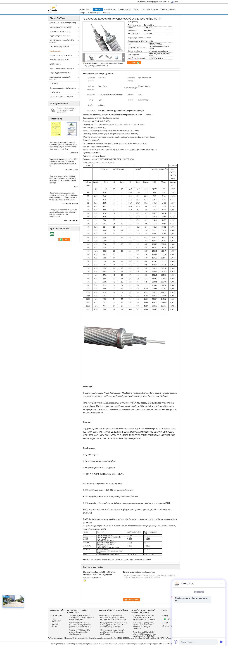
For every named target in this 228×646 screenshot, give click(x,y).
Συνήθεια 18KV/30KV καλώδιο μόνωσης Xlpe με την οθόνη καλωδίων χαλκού (79, 632)
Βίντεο (136, 9)
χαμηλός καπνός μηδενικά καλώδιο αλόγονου (61, 41)
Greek (176, 2)
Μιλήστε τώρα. (94, 12)
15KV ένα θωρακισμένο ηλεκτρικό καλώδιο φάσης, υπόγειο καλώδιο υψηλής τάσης (112, 632)
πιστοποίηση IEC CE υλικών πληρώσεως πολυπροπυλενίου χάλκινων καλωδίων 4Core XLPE (80, 625)
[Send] (221, 642)
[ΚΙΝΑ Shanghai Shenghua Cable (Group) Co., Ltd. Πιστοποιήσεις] (56, 129)
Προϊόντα (98, 9)
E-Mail (165, 623)
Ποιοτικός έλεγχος (168, 9)
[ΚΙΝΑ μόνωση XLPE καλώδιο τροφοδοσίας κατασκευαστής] (53, 9)
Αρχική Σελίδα (85, 9)
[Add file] (176, 642)
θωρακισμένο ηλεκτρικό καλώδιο (60, 27)
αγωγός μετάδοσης (122, 559)
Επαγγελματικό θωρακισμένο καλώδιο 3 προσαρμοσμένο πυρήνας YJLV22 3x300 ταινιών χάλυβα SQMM (113, 625)
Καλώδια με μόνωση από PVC (60, 31)
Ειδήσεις (106, 12)
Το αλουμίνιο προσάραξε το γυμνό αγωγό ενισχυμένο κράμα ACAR (66, 110)
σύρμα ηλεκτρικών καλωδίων (59, 36)
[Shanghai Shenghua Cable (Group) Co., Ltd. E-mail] (84, 580)
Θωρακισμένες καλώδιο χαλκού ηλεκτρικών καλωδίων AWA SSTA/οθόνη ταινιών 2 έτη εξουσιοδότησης (113, 618)
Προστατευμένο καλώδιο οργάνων (61, 68)
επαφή (82, 12)
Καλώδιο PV (53, 84)
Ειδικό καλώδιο (54, 92)
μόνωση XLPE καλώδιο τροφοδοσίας (62, 23)
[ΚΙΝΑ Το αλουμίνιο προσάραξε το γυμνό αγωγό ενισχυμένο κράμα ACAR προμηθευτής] (103, 36)
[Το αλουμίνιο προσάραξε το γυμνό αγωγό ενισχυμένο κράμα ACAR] (52, 110)
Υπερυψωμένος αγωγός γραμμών (102, 559)
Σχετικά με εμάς (124, 9)
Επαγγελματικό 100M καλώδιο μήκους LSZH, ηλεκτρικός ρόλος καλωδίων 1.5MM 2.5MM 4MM (144, 634)
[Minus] (221, 583)
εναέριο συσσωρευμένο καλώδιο (60, 55)
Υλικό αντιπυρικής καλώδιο (59, 47)
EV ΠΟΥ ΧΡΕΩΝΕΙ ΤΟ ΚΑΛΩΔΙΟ (61, 97)
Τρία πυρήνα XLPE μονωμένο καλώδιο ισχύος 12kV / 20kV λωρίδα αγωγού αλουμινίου (81, 618)
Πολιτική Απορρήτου (55, 638)
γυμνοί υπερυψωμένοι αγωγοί (140, 559)
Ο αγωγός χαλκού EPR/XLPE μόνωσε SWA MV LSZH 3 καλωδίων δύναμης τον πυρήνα (144, 618)
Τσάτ (134, 63)
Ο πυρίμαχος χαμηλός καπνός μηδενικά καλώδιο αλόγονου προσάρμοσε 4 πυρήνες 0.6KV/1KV (143, 626)
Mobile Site (169, 626)
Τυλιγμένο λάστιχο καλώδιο (59, 60)
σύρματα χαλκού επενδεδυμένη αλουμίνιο (60, 78)
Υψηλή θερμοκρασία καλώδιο (59, 73)
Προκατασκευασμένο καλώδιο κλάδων (62, 88)
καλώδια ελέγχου (55, 64)
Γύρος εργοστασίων (150, 9)
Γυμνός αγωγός (55, 51)
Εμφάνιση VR (109, 9)
